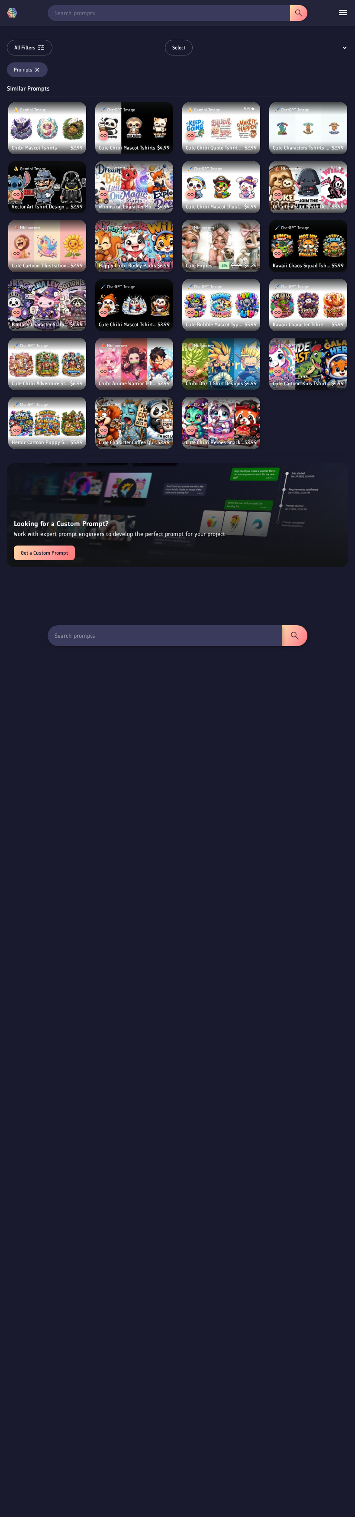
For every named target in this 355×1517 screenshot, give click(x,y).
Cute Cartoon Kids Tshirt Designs (302, 383)
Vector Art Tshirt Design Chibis (41, 207)
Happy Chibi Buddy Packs (127, 266)
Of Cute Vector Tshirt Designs (302, 207)
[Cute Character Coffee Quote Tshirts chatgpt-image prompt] (134, 423)
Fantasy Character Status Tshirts (41, 325)
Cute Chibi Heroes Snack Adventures (215, 442)
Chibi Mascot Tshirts (34, 148)
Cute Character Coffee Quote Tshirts (128, 442)
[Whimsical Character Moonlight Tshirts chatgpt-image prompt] (134, 187)
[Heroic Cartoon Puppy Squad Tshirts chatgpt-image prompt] (47, 423)
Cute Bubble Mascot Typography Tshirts (215, 325)
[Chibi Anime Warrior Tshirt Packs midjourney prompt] (134, 364)
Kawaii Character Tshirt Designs (302, 325)
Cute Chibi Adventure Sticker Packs (41, 383)
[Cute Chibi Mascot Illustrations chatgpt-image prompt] (221, 187)
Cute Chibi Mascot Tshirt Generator (128, 325)
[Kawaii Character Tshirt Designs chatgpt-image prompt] (308, 305)
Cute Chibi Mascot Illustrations (215, 207)
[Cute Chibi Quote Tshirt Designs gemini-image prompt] (221, 128)
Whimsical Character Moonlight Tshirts (128, 207)
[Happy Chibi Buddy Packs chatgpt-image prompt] (134, 246)
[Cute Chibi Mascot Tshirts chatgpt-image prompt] (134, 128)
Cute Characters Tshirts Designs (302, 148)
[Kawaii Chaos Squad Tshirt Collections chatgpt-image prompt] (308, 246)
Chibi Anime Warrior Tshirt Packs (128, 383)
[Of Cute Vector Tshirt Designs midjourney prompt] (308, 187)
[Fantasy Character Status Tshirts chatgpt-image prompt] (47, 305)
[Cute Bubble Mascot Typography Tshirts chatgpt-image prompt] (221, 305)
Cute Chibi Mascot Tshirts (127, 148)
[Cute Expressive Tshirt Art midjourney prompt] (221, 246)
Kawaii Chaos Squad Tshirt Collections (302, 266)
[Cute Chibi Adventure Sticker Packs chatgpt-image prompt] (47, 364)
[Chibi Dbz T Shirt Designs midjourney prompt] (221, 364)
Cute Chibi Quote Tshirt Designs (215, 148)
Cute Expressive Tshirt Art (202, 266)
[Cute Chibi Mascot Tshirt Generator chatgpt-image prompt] (134, 305)
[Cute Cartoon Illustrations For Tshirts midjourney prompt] (47, 246)
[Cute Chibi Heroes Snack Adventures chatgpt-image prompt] (221, 423)
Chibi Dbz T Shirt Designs (214, 383)
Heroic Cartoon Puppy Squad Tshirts (41, 442)
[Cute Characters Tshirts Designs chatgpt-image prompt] (308, 128)
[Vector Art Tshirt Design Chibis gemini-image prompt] (47, 187)
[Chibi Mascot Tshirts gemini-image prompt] (47, 128)
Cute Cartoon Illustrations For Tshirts (41, 266)
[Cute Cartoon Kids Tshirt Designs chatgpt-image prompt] (308, 364)
